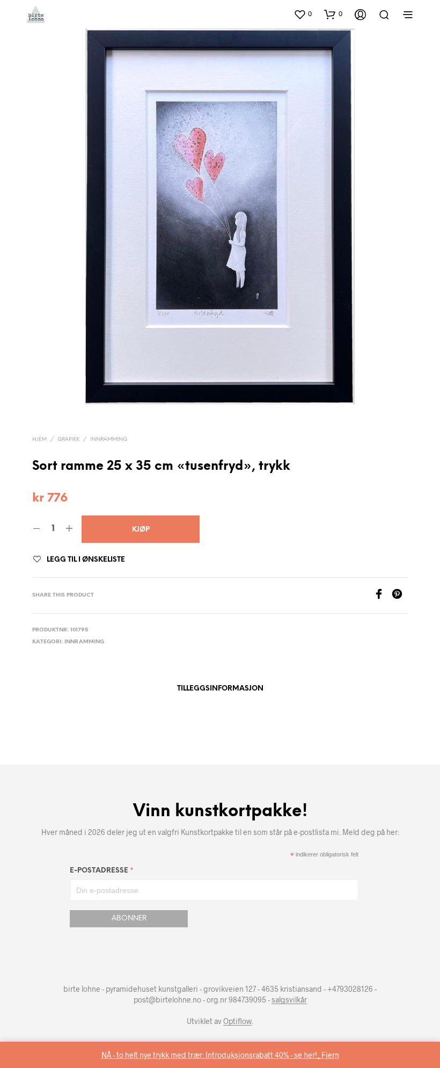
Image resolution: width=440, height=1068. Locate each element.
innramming (108, 439)
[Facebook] (382, 596)
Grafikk (68, 439)
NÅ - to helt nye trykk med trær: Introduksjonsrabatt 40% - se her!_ (211, 1054)
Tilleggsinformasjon (220, 688)
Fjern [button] (330, 1054)
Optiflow (237, 1021)
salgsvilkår (289, 1000)
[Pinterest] (400, 596)
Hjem (39, 439)
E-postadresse (102, 872)
